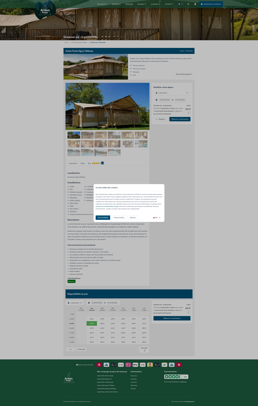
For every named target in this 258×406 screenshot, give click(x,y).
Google (116, 206)
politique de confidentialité (104, 206)
